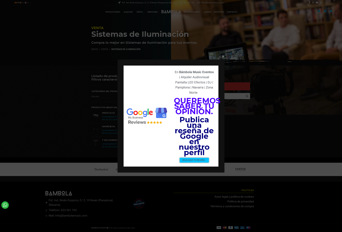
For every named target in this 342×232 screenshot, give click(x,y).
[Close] (223, 56)
